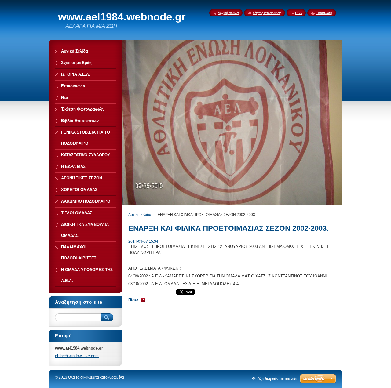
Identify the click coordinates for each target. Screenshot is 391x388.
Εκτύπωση (324, 13)
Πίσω (133, 300)
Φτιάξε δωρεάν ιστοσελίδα (275, 378)
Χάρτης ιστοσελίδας (267, 13)
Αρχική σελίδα (228, 13)
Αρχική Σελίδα (139, 214)
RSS (298, 13)
